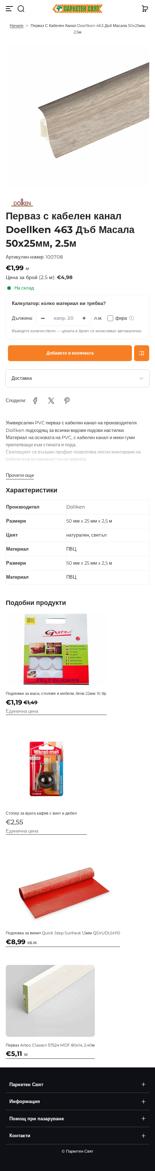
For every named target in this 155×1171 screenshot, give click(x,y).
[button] (21, 9)
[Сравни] (141, 353)
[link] (35, 400)
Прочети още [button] (20, 475)
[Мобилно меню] (10, 8)
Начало (16, 25)
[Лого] (77, 9)
